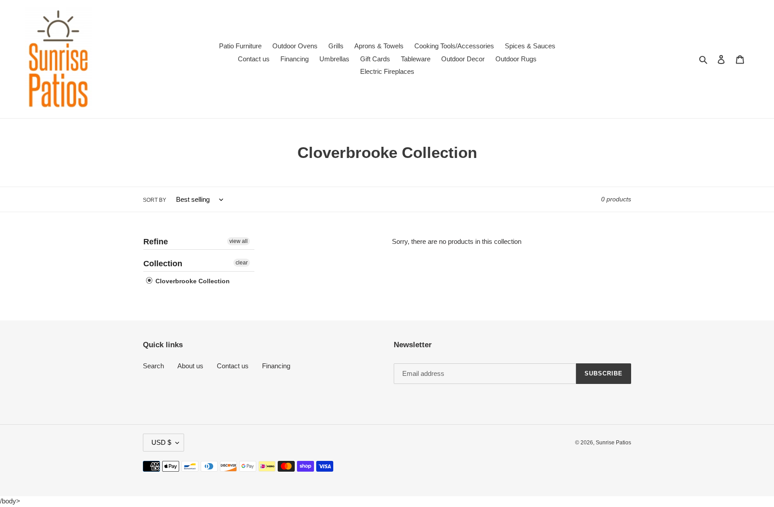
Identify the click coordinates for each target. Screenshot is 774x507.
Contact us (233, 366)
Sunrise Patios (613, 442)
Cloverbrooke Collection (192, 281)
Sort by (154, 200)
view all (238, 241)
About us (190, 366)
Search (153, 366)
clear (242, 263)
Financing (276, 366)
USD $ (161, 442)
